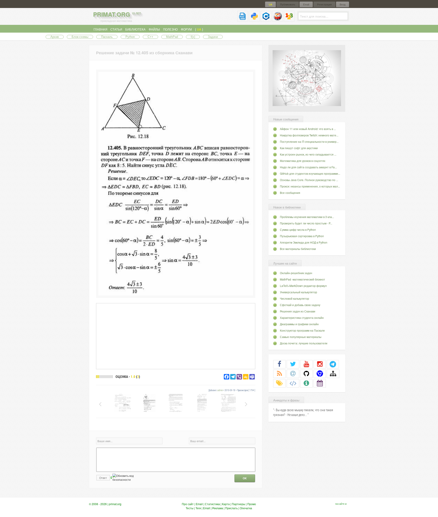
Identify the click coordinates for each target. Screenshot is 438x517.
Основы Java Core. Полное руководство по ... (309, 180)
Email (306, 4)
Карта (226, 504)
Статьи (116, 29)
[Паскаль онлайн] (242, 20)
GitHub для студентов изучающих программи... (310, 173)
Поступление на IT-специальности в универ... (309, 141)
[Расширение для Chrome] (319, 373)
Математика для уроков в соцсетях (302, 161)
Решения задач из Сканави (297, 311)
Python (130, 37)
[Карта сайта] (333, 373)
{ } (199, 29)
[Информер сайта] (306, 383)
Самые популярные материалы (300, 337)
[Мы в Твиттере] (293, 364)
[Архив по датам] (319, 383)
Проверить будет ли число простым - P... (306, 223)
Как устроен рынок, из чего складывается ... (308, 154)
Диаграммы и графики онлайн (299, 324)
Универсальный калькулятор (298, 292)
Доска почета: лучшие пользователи (303, 343)
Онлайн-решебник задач (296, 273)
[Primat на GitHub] (306, 373)
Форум (186, 29)
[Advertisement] (175, 336)
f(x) (193, 37)
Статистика (212, 504)
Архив (54, 37)
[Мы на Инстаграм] (319, 364)
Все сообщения (290, 193)
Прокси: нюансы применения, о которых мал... (310, 186)
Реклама (217, 508)
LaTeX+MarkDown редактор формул (303, 286)
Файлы (154, 29)
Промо (251, 504)
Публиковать (287, 4)
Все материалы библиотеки (298, 249)
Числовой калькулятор (294, 298)
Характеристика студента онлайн (302, 318)
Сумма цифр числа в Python (298, 229)
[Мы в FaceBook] (279, 364)
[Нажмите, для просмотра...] (175, 294)
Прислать (231, 508)
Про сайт (188, 504)
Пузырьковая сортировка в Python (302, 236)
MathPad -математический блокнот (302, 279)
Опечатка (246, 508)
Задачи (213, 37)
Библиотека (135, 29)
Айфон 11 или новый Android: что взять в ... (308, 129)
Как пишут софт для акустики (299, 148)
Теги (198, 508)
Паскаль (107, 37)
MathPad (172, 37)
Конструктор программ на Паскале (302, 330)
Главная (100, 29)
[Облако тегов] (279, 383)
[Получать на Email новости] (293, 373)
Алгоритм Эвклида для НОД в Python (303, 242)
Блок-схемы (80, 37)
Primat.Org (117, 14)
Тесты (189, 508)
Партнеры (238, 504)
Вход (342, 4)
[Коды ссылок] (293, 383)
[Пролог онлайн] (277, 20)
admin (220, 390)
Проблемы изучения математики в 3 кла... (307, 217)
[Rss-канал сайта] (279, 373)
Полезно (170, 29)
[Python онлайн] (254, 20)
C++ (150, 37)
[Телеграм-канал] (333, 364)
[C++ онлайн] (266, 20)
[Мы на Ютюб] (306, 364)
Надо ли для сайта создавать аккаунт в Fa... (308, 167)
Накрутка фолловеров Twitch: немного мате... (309, 135)
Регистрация (324, 4)
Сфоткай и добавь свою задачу (300, 305)
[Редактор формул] (289, 20)
